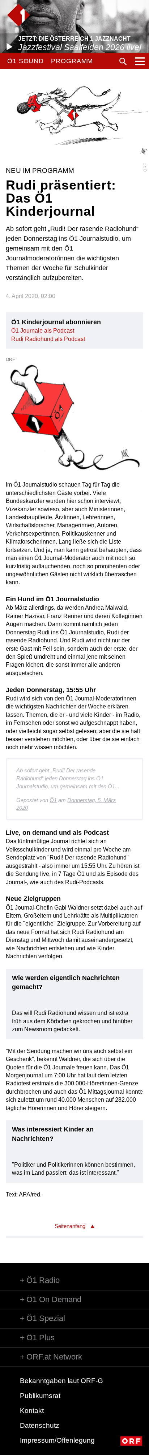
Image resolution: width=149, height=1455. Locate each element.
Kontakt (32, 1410)
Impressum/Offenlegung (57, 1440)
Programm (72, 61)
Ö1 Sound (25, 61)
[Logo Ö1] (18, 15)
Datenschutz (39, 1425)
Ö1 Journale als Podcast (42, 331)
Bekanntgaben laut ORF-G (61, 1381)
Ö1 (53, 800)
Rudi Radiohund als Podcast (48, 339)
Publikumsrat (40, 1395)
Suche (123, 61)
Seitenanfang (70, 1226)
